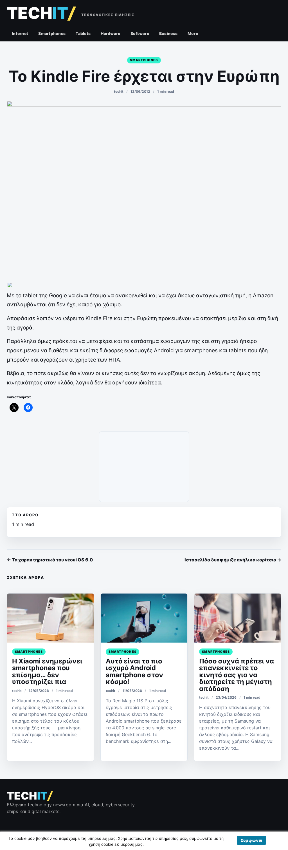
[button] (251, 840)
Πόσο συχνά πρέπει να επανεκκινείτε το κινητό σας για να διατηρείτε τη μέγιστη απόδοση (236, 675)
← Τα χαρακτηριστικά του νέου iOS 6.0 (50, 560)
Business (168, 33)
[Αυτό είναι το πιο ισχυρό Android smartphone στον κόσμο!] (144, 618)
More (193, 33)
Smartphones (52, 33)
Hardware (110, 33)
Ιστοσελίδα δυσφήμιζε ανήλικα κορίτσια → (232, 560)
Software (139, 33)
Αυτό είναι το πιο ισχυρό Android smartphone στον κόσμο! (134, 671)
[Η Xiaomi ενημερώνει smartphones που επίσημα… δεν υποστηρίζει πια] (50, 618)
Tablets (83, 33)
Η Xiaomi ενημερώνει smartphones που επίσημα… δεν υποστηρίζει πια (47, 671)
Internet (20, 33)
